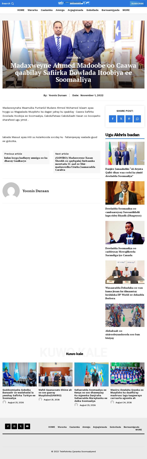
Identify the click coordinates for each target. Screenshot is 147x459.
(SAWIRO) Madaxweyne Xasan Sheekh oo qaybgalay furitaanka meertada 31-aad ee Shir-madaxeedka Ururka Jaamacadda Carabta (75, 163)
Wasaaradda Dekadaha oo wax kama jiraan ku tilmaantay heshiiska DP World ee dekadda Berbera (124, 293)
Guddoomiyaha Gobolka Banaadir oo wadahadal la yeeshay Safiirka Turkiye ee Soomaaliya (19, 394)
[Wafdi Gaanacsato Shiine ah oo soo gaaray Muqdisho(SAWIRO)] (56, 374)
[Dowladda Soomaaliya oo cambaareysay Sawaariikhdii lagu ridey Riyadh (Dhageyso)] (124, 193)
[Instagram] (14, 426)
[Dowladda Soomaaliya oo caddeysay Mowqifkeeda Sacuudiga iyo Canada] (124, 232)
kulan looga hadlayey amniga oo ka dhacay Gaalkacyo (25, 159)
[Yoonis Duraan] (11, 190)
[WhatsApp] (137, 118)
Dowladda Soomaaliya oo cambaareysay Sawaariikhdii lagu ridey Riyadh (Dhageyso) (123, 212)
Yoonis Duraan (58, 95)
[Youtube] (27, 426)
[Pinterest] (129, 118)
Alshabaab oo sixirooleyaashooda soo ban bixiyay (122, 334)
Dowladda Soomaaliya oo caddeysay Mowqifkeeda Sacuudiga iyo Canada (120, 251)
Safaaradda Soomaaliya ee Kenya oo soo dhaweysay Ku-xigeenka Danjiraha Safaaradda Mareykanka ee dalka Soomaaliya (90, 395)
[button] (8, 3)
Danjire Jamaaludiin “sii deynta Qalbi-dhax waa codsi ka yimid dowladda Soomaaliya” (124, 172)
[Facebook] (112, 118)
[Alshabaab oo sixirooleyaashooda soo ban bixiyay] (124, 315)
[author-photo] (5, 402)
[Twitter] (120, 118)
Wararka (73, 57)
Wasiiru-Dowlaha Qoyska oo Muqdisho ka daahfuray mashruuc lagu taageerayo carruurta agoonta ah (126, 394)
